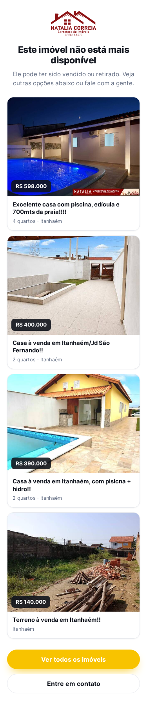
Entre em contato (73, 683)
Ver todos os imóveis (73, 659)
